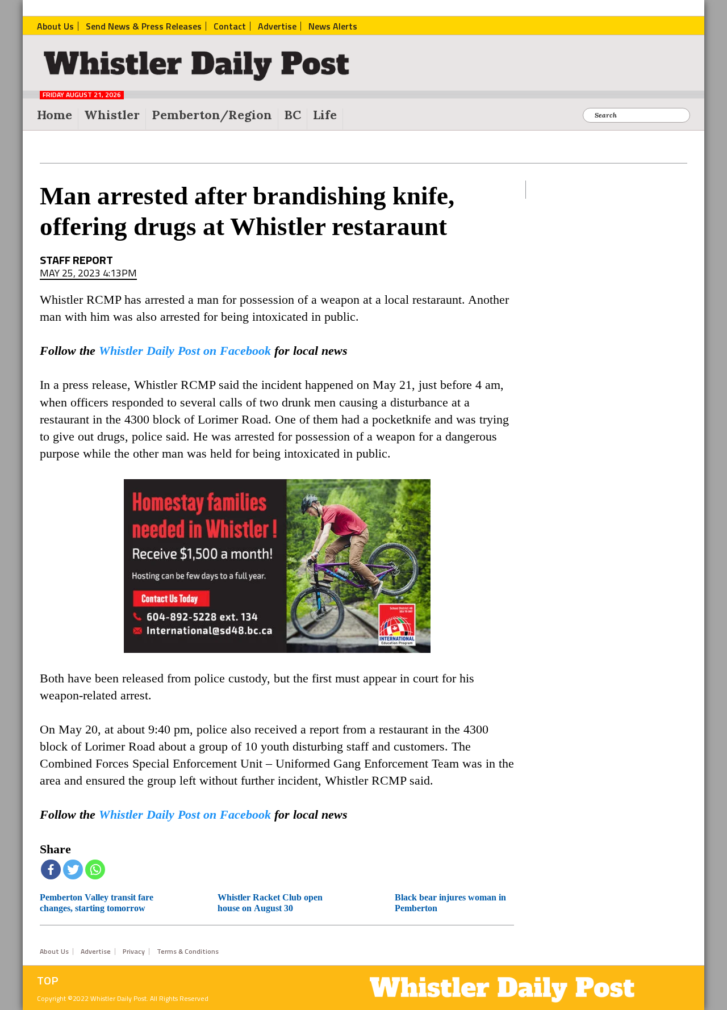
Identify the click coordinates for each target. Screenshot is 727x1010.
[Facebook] (51, 869)
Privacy (134, 951)
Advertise (96, 951)
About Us (54, 951)
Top (48, 980)
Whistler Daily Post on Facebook (185, 351)
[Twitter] (73, 869)
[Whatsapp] (95, 869)
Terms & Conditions (188, 951)
